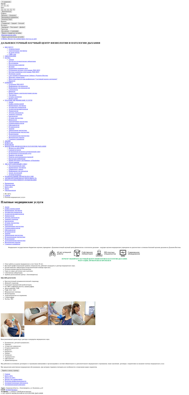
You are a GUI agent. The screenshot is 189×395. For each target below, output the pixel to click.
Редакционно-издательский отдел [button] (20, 153)
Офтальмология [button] (14, 125)
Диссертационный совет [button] (17, 166)
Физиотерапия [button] (13, 134)
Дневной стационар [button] (15, 114)
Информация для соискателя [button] (18, 171)
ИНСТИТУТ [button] (9, 47)
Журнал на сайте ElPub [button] (16, 148)
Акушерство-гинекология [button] (17, 107)
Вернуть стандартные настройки (11, 33)
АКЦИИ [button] (8, 141)
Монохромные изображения (10, 17)
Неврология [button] (13, 120)
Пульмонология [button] (14, 127)
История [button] (11, 66)
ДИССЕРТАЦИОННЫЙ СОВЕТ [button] (16, 164)
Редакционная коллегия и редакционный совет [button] (24, 151)
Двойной (22, 27)
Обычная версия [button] (10, 190)
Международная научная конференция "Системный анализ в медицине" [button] (33, 79)
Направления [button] (9, 183)
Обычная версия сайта (8, 35)
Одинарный (5, 27)
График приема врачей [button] (16, 104)
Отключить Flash (7, 19)
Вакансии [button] (12, 81)
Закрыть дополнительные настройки (13, 37)
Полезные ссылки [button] (15, 74)
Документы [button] (12, 95)
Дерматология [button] (13, 111)
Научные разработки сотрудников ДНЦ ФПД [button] (24, 72)
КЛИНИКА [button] (9, 82)
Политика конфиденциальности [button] (15, 381)
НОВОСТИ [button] (9, 143)
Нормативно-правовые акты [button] (18, 68)
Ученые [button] (11, 59)
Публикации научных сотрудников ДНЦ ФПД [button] (24, 70)
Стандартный (5, 23)
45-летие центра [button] (14, 52)
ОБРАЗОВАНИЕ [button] (10, 56)
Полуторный (14, 27)
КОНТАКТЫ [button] (9, 144)
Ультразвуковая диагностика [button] (18, 121)
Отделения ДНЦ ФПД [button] (16, 84)
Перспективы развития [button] (16, 65)
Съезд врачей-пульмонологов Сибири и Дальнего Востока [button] (28, 75)
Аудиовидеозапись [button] (15, 174)
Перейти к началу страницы (10, 370)
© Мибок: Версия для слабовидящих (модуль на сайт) (19, 39)
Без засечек (5, 31)
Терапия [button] (11, 128)
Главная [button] (7, 374)
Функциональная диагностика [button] (19, 132)
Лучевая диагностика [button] (16, 118)
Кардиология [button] (13, 116)
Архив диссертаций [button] (15, 173)
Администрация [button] (14, 49)
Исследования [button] (13, 63)
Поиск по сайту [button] (10, 377)
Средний (14, 23)
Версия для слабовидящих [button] (13, 379)
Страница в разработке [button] (16, 139)
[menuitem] (96, 50)
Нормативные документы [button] (17, 105)
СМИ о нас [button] (12, 54)
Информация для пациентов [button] (18, 86)
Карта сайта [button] (9, 187)
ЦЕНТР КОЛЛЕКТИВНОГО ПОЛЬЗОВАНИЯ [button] (21, 180)
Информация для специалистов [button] (19, 88)
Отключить (12, 15)
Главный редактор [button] (15, 150)
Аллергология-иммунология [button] (18, 109)
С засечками (14, 31)
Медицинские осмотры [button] (16, 137)
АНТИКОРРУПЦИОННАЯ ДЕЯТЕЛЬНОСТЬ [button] (21, 178)
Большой (21, 23)
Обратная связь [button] (10, 185)
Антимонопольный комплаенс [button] (15, 384)
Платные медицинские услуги (15, 197)
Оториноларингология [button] (16, 123)
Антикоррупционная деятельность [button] (16, 383)
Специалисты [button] (13, 89)
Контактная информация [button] (17, 159)
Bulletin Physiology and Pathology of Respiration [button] (24, 160)
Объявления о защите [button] (16, 169)
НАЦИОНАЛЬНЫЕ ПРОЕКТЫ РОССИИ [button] (19, 176)
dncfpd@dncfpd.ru (11, 390)
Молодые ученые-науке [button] (17, 77)
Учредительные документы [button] (18, 51)
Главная (7, 195)
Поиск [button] (7, 188)
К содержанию (6, 2)
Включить (4, 15)
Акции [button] (11, 102)
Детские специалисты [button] (16, 113)
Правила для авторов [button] (16, 155)
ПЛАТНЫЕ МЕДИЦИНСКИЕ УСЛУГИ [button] (18, 100)
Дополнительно (6, 11)
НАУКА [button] (7, 58)
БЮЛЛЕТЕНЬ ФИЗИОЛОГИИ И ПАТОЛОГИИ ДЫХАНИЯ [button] (25, 146)
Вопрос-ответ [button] (13, 98)
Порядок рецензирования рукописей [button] (21, 157)
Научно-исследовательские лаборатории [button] (22, 61)
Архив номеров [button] (14, 162)
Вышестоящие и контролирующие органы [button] (23, 93)
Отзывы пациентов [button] (15, 97)
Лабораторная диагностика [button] (18, 130)
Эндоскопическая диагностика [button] (19, 136)
